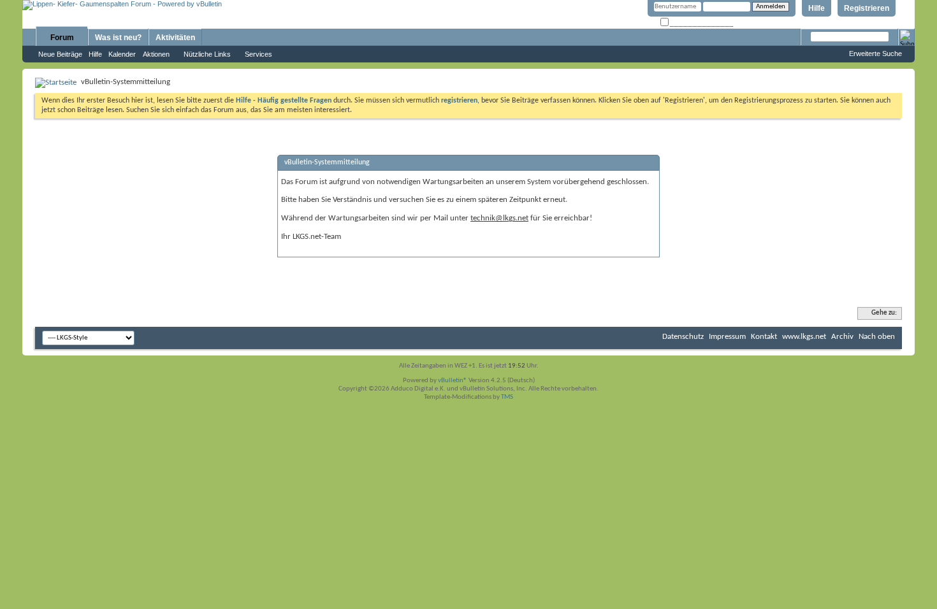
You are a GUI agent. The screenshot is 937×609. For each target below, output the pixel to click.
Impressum (727, 337)
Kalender (122, 54)
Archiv (842, 337)
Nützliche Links (207, 54)
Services (258, 54)
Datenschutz (683, 337)
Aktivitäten (175, 37)
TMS (507, 397)
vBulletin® (452, 380)
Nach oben (877, 337)
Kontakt (764, 337)
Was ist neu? (118, 37)
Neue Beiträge (60, 54)
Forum (62, 37)
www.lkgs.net (804, 337)
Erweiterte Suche (875, 53)
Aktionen (156, 54)
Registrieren (866, 8)
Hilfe (816, 8)
